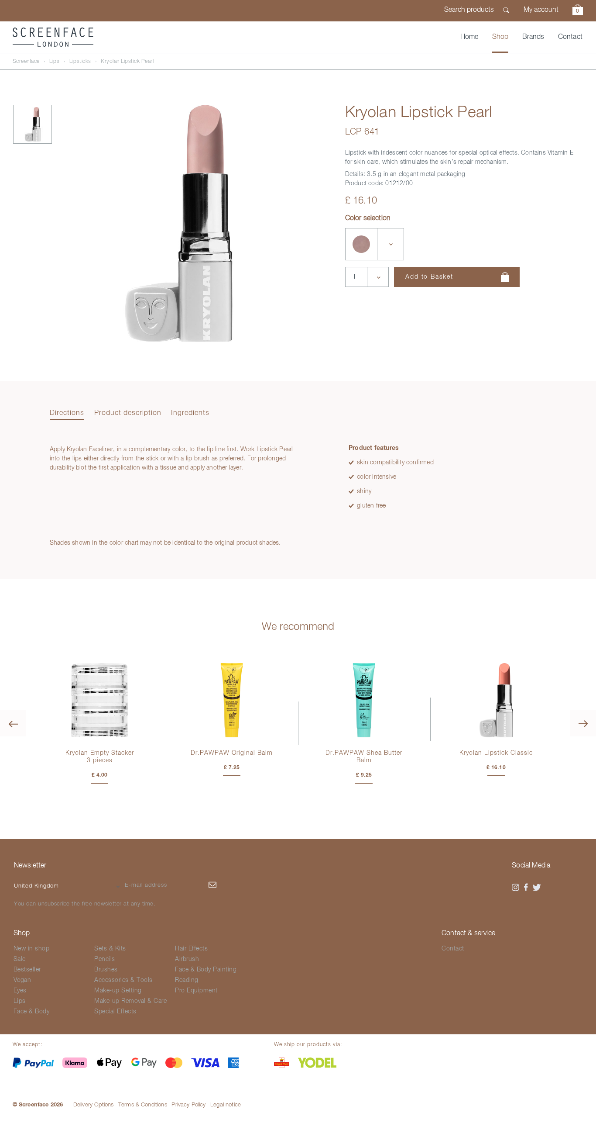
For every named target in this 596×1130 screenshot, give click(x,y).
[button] (577, 11)
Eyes (20, 991)
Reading (187, 980)
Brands (533, 37)
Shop (500, 37)
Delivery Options (93, 1105)
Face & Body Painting (205, 970)
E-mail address (146, 885)
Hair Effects (191, 949)
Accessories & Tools (123, 980)
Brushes (106, 970)
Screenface (26, 61)
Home (469, 37)
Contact (570, 37)
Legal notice (225, 1105)
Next (583, 723)
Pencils (104, 959)
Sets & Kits (110, 949)
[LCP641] (361, 244)
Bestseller (27, 970)
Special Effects (115, 1012)
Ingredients (190, 413)
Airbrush (187, 959)
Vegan (22, 980)
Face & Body (32, 1012)
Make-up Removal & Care (130, 1001)
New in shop (32, 949)
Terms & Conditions (142, 1105)
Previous (13, 723)
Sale (20, 959)
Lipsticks (80, 61)
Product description (127, 413)
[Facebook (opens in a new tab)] (526, 887)
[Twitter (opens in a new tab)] (536, 887)
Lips (54, 61)
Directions (67, 413)
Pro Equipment (196, 991)
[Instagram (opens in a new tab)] (515, 887)
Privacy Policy (188, 1105)
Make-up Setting (118, 991)
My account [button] (541, 10)
